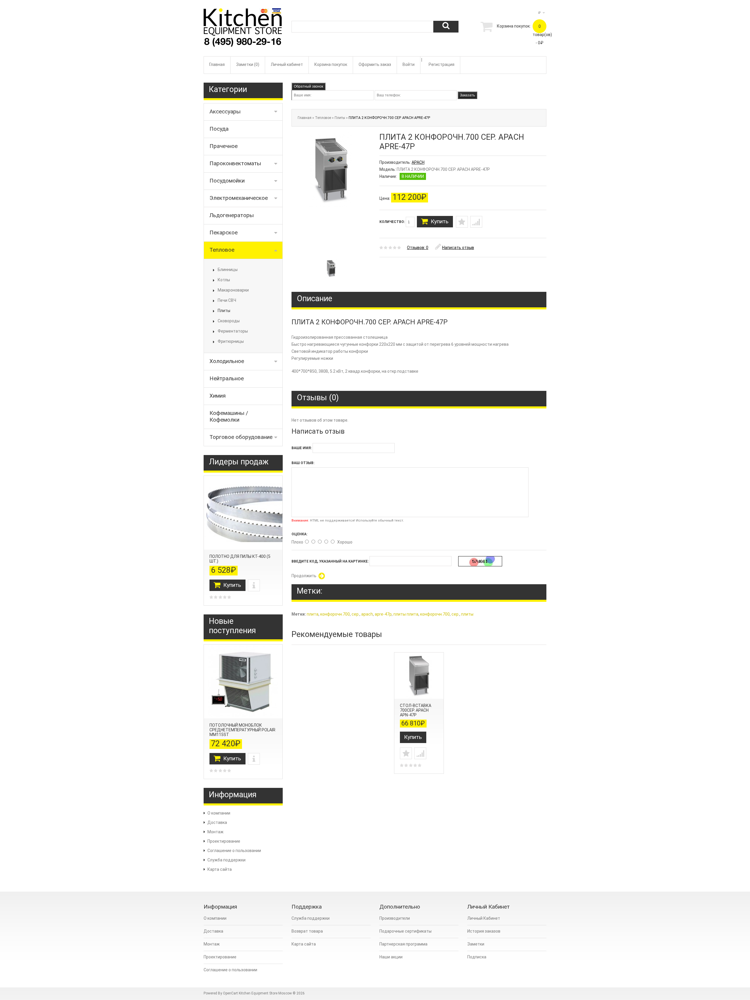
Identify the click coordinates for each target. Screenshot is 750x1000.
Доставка (217, 822)
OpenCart (230, 993)
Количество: (392, 222)
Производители (394, 918)
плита (312, 614)
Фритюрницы (231, 341)
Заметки (475, 944)
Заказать (467, 95)
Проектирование (223, 841)
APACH (418, 162)
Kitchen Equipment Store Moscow (265, 993)
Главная (217, 64)
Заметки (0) (247, 64)
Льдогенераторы (231, 215)
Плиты (224, 310)
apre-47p (383, 614)
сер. (355, 614)
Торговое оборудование (240, 437)
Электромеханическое (238, 198)
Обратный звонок (308, 86)
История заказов (483, 931)
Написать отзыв (458, 247)
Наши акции (391, 957)
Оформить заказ (375, 64)
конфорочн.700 (335, 614)
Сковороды (229, 320)
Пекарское (223, 232)
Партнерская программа (403, 944)
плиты (467, 614)
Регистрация (441, 64)
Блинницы (228, 269)
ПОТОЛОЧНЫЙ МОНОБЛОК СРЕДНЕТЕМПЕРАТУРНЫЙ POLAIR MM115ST (242, 730)
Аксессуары (225, 111)
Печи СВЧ (227, 300)
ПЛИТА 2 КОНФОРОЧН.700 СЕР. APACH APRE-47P (389, 118)
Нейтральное (226, 378)
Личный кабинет (287, 64)
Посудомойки (227, 180)
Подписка (476, 957)
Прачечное (223, 146)
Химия (217, 395)
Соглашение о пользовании (234, 850)
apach (367, 614)
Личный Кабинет (483, 918)
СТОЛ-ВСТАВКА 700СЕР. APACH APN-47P (415, 710)
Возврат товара (307, 931)
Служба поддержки (226, 860)
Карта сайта (219, 869)
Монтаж (215, 831)
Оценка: (299, 534)
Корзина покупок (330, 64)
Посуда (219, 128)
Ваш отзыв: (303, 463)
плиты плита (405, 614)
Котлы (224, 279)
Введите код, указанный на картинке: (330, 561)
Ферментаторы (233, 331)
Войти (409, 64)
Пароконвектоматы (235, 163)
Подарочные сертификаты (405, 931)
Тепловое (221, 249)
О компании (218, 813)
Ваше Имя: (302, 448)
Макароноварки (233, 290)
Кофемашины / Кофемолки (228, 416)
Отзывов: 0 (417, 247)
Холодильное (226, 361)
